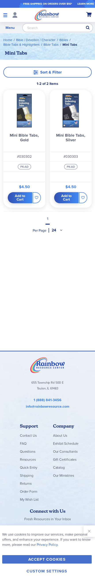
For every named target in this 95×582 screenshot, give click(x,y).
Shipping (26, 475)
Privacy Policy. (48, 544)
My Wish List (29, 499)
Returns (26, 483)
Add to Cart (20, 197)
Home (7, 40)
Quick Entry (28, 467)
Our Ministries (63, 475)
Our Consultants (65, 451)
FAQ (23, 443)
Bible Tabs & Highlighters (21, 44)
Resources (28, 459)
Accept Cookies (47, 559)
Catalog (59, 467)
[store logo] (47, 15)
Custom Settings (47, 571)
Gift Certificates (64, 459)
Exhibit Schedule (65, 443)
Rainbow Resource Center (47, 365)
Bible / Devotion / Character (35, 40)
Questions (27, 451)
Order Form (28, 491)
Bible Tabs (51, 44)
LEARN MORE (85, 4)
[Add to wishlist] (37, 197)
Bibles (63, 40)
